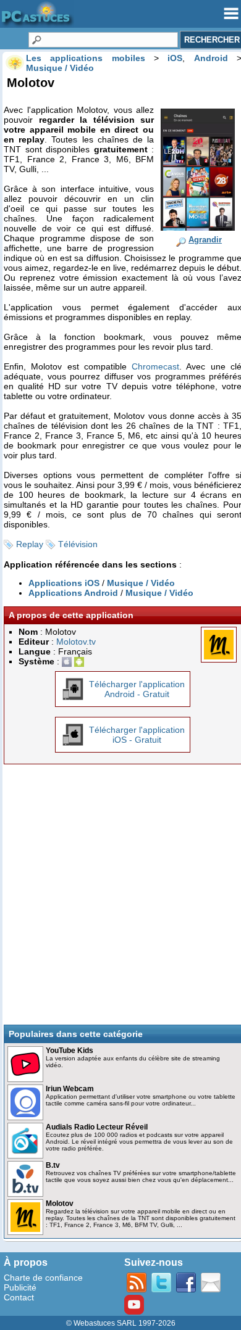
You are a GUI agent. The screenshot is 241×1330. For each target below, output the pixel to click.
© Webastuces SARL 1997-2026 (120, 1323)
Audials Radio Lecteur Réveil (97, 1127)
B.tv (53, 1165)
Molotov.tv (76, 641)
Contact (19, 1297)
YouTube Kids (69, 1050)
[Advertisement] (120, 894)
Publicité (20, 1287)
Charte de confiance (43, 1277)
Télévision (78, 544)
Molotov (60, 1203)
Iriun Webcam (70, 1088)
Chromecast (155, 366)
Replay (29, 544)
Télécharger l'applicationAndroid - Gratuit (137, 689)
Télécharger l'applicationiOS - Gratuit (137, 735)
